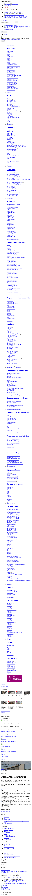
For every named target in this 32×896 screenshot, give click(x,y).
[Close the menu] (7, 123)
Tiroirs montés (12, 600)
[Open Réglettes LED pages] (14, 343)
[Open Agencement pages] (13, 669)
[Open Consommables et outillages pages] (20, 367)
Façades (10, 642)
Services (6, 853)
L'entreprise (6, 817)
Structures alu (12, 658)
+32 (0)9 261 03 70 (5, 812)
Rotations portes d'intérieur (17, 398)
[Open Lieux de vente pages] (14, 503)
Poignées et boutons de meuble (18, 298)
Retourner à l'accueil (5, 788)
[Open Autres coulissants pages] (15, 422)
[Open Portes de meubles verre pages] (18, 161)
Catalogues (6, 838)
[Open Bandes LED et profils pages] (17, 351)
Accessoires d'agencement (16, 453)
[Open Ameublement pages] (13, 661)
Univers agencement (8, 830)
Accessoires (11, 201)
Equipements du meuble (16, 242)
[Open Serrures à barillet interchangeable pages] (23, 182)
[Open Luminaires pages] (12, 321)
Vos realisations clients (9, 848)
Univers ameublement (9, 828)
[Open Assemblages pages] (13, 45)
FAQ (5, 845)
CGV (5, 818)
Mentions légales (7, 819)
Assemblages (11, 48)
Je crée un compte (5, 731)
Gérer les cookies (8, 823)
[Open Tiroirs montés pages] (13, 597)
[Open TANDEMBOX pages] (14, 622)
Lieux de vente (12, 506)
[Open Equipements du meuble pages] (18, 239)
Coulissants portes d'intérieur (18, 412)
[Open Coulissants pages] (12, 124)
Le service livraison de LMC (10, 857)
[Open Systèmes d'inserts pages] (15, 524)
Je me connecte (12, 731)
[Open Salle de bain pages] (13, 260)
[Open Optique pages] (11, 572)
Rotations (10, 96)
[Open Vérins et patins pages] (14, 219)
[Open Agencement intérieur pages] (14, 366)
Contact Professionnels (9, 847)
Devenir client (7, 844)
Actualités (3, 712)
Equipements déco (13, 470)
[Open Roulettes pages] (11, 223)
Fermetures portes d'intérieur (18, 436)
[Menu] (4, 32)
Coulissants (11, 127)
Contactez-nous (4, 769)
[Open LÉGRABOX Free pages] (16, 610)
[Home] (4, 20)
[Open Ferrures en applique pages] (16, 82)
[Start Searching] (16, 22)
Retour (2, 41)
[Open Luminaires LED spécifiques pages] (20, 334)
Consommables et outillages (17, 370)
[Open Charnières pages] (12, 99)
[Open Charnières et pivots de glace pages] (20, 111)
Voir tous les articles (5, 711)
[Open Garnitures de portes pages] (16, 481)
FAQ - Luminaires (8, 839)
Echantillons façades (8, 854)
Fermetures (11, 170)
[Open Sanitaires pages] (11, 473)
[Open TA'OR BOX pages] (13, 634)
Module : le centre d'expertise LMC (12, 856)
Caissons (10, 587)
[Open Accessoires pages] (12, 198)
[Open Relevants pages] (11, 104)
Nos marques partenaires (9, 836)
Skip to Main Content (5, 1)
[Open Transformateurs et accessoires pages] (21, 358)
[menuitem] (7, 43)
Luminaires (11, 324)
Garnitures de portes (14, 484)
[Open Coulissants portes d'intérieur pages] (20, 409)
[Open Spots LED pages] (12, 327)
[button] (16, 10)
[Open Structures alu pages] (13, 655)
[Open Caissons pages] (11, 584)
